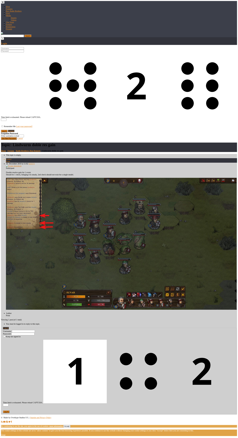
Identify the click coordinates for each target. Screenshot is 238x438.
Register (11, 131)
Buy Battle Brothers (14, 11)
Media (8, 16)
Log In (6, 412)
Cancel (20, 138)
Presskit (9, 29)
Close (3, 435)
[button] (2, 33)
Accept (66, 426)
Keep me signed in (13, 337)
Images (13, 18)
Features (9, 9)
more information (56, 426)
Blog (8, 7)
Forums (9, 24)
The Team (10, 22)
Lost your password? (24, 126)
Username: (7, 331)
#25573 (32, 164)
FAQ (8, 13)
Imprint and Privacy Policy (40, 418)
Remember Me (10, 126)
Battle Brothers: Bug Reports (28, 151)
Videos (13, 20)
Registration (10, 27)
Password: (7, 334)
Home (3, 151)
